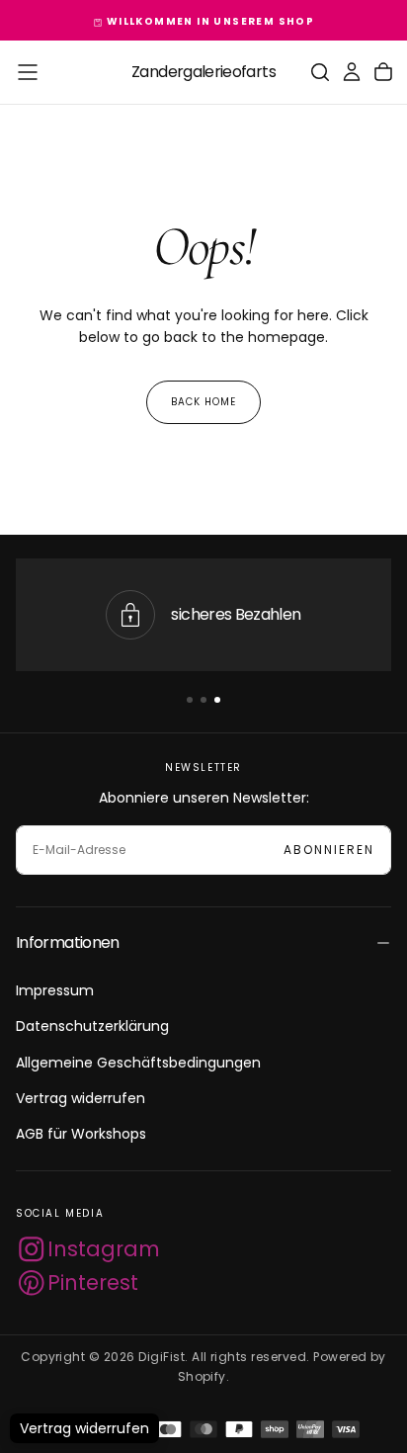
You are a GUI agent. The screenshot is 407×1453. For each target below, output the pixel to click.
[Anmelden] (352, 72)
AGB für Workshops (81, 1134)
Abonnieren (329, 849)
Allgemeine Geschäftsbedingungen (138, 1062)
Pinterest (92, 1282)
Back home (203, 401)
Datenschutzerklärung (92, 1026)
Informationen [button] (68, 942)
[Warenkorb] (383, 72)
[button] (28, 72)
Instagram (103, 1249)
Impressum (55, 990)
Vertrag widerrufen (80, 1098)
